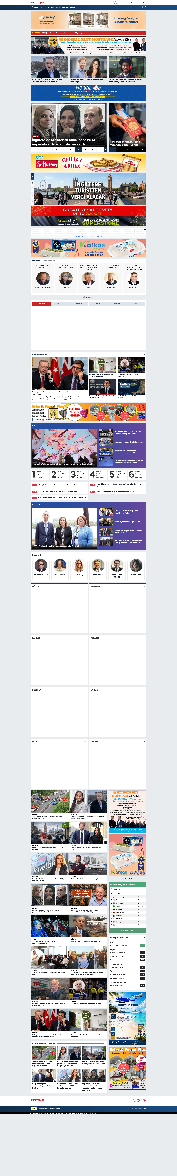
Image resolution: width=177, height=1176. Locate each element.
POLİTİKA (36, 690)
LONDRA (65, 7)
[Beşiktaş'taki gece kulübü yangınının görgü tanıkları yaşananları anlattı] (106, 452)
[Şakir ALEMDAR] (111, 278)
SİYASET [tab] (60, 303)
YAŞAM (94, 742)
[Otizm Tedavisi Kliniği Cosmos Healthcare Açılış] (106, 512)
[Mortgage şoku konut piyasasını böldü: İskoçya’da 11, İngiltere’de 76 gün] (88, 895)
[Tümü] (144, 555)
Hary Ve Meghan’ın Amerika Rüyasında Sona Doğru (115, 491)
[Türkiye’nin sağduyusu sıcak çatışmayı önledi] (88, 926)
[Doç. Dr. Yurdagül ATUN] (88, 278)
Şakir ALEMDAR (111, 287)
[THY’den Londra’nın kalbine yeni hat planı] (88, 864)
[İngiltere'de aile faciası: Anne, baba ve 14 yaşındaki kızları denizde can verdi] (50, 895)
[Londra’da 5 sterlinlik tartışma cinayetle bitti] (88, 989)
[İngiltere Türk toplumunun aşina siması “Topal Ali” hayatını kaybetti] (50, 989)
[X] (138, 1100)
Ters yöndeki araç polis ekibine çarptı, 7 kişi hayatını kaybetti (61, 485)
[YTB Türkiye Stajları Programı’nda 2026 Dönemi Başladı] (50, 957)
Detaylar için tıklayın (127, 931)
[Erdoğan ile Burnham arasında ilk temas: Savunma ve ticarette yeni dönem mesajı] (50, 1020)
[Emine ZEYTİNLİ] (134, 278)
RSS (34, 1108)
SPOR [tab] (98, 303)
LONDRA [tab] (116, 303)
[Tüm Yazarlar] (144, 261)
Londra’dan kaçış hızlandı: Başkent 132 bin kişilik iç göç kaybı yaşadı (101, 476)
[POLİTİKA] (85, 690)
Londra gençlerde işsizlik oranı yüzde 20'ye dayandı (58, 491)
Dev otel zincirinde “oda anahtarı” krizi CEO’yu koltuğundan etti (62, 497)
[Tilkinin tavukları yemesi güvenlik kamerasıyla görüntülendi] (106, 461)
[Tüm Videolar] (144, 426)
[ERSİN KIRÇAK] (66, 278)
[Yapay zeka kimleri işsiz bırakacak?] (106, 442)
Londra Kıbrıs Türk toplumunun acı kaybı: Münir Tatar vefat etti (81, 476)
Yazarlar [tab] (36, 261)
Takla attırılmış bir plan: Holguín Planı (88, 266)
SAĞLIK (94, 690)
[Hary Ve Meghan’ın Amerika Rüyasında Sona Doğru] (88, 833)
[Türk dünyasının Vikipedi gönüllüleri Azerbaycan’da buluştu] (50, 926)
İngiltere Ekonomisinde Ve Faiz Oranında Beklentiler (65, 268)
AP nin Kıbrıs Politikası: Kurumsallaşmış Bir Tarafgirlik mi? (111, 268)
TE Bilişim (143, 1108)
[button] (142, 33)
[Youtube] (144, 1100)
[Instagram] (141, 1100)
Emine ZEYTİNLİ (134, 287)
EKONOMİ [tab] (79, 303)
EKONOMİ (50, 7)
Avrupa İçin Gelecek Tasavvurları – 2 (43, 266)
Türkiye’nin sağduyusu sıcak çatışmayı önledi (86, 941)
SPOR (58, 7)
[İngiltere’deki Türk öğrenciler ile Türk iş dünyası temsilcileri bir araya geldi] (106, 541)
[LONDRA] (85, 638)
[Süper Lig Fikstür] (144, 937)
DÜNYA (72, 7)
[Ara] (143, 7)
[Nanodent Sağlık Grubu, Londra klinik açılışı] (106, 531)
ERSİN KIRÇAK (65, 287)
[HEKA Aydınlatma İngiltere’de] (106, 522)
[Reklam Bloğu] (88, 20)
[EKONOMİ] (144, 586)
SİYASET (42, 7)
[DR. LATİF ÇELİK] (43, 278)
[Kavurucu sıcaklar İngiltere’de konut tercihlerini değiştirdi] (88, 1020)
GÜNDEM (34, 7)
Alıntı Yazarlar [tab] (48, 261)
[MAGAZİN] (144, 638)
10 (100, 150)
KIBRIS (79, 471)
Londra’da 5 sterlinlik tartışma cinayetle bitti (62, 476)
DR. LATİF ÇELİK (43, 287)
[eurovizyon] (38, 2)
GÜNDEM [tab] (41, 303)
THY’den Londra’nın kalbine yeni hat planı (85, 879)
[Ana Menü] (145, 7)
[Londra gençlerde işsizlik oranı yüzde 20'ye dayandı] (50, 833)
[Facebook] (134, 1100)
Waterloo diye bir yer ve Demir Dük (133, 266)
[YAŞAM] (144, 742)
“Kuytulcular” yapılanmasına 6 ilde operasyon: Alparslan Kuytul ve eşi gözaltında (120, 476)
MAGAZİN (95, 638)
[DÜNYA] (85, 586)
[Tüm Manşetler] (144, 355)
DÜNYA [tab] (135, 303)
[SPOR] (85, 742)
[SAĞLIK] (144, 690)
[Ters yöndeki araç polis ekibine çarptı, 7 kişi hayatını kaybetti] (50, 801)
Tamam (94, 1113)
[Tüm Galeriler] (144, 505)
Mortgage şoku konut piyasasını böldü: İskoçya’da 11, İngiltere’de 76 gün (140, 476)
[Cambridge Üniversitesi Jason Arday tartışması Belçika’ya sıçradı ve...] (88, 801)
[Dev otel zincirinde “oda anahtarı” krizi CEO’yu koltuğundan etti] (50, 864)
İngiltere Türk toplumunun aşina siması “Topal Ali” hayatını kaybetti (42, 476)
